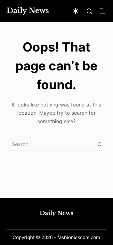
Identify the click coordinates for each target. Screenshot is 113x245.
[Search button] (99, 144)
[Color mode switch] (76, 11)
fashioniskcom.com (78, 237)
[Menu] (103, 11)
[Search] (89, 11)
